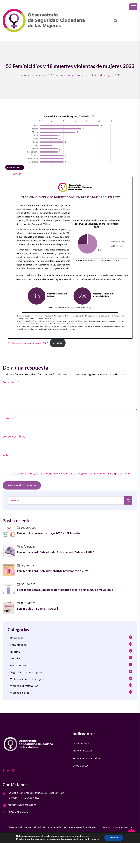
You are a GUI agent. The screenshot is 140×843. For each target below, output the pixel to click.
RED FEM (112, 827)
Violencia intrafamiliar (24, 685)
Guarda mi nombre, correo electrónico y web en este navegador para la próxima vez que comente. (71, 473)
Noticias (15, 658)
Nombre (9, 418)
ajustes (95, 839)
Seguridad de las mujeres (26, 672)
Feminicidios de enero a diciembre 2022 (28, 343)
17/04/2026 (28, 546)
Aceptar (113, 837)
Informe (15, 651)
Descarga (57, 343)
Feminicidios (39, 75)
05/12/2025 (28, 565)
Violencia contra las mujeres (27, 679)
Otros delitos (18, 665)
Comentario (11, 382)
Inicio (22, 75)
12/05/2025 (28, 603)
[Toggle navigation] (133, 6)
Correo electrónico (15, 436)
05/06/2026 (28, 527)
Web (5, 455)
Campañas (16, 638)
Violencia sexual (20, 692)
